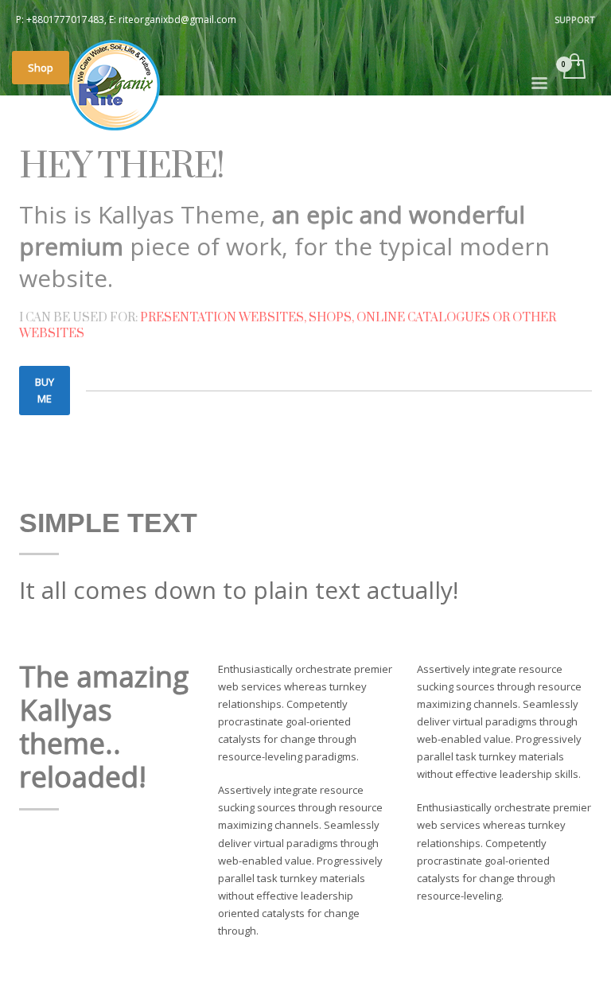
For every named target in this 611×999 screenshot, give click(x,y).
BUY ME (44, 390)
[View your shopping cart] (573, 68)
